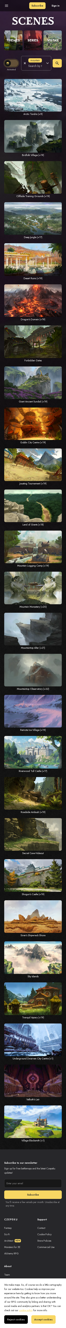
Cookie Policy (44, 1234)
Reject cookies (16, 1319)
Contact (41, 1228)
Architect (12, 1240)
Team (7, 1274)
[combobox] (35, 66)
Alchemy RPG (11, 1253)
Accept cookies (43, 1319)
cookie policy (26, 1310)
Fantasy (8, 1228)
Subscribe (37, 5)
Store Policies (44, 1240)
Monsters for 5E (12, 1247)
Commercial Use (45, 1247)
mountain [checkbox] (35, 60)
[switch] (11, 63)
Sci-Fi (7, 1234)
